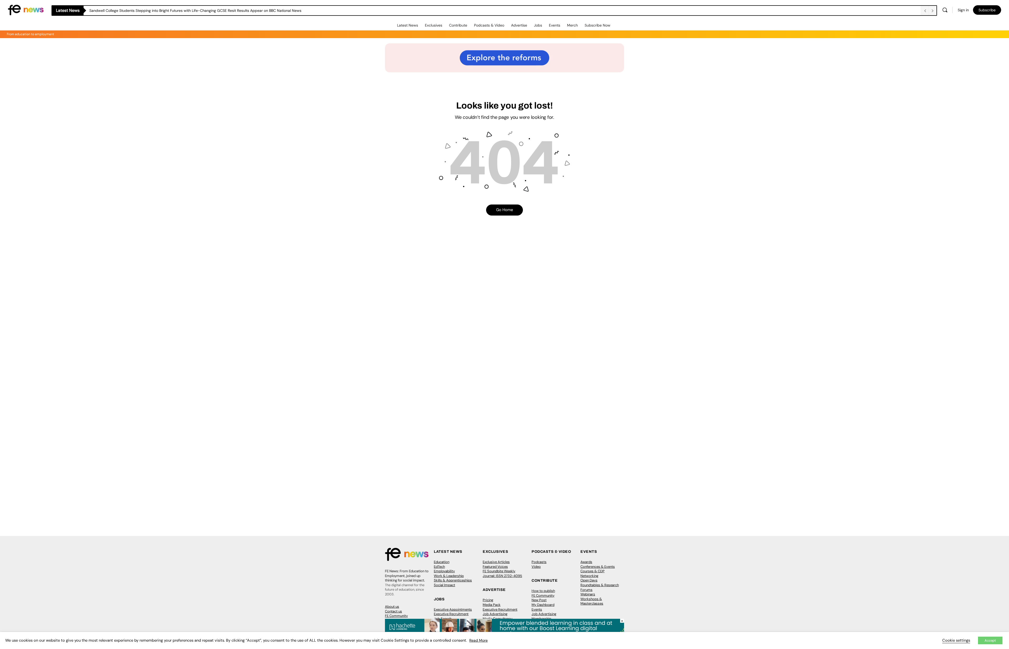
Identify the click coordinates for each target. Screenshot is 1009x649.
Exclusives (433, 25)
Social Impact (444, 585)
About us (392, 606)
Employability (444, 571)
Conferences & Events (597, 566)
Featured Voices (495, 566)
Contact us (393, 611)
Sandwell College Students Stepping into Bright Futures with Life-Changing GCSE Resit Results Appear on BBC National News (195, 10)
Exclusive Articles (496, 562)
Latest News (407, 25)
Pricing (488, 600)
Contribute (458, 25)
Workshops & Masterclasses (591, 601)
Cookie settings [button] (956, 640)
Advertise (519, 25)
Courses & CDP (592, 571)
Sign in (963, 10)
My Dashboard (543, 604)
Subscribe (987, 10)
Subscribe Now (597, 25)
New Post (539, 600)
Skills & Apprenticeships (453, 580)
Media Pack (492, 604)
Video (536, 566)
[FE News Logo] (26, 9)
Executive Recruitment (451, 614)
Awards (586, 562)
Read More (478, 640)
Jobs (538, 25)
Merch (572, 25)
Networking (589, 576)
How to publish (543, 591)
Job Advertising (495, 614)
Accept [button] (990, 640)
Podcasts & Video (489, 25)
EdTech (439, 566)
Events (554, 25)
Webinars (587, 594)
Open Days (589, 580)
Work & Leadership (449, 576)
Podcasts (539, 562)
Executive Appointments (453, 609)
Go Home (504, 209)
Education (441, 562)
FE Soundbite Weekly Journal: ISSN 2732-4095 (502, 573)
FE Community (396, 616)
